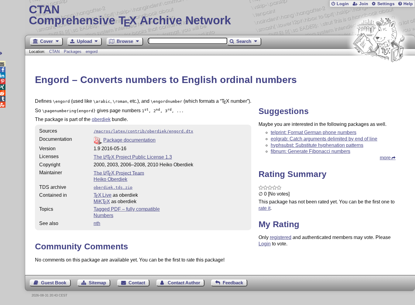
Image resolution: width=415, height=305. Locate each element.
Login (343, 4)
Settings (386, 4)
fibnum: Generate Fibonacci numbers (310, 151)
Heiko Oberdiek (110, 179)
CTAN (54, 51)
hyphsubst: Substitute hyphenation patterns (317, 145)
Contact (137, 282)
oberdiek (101, 119)
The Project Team (119, 172)
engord (92, 51)
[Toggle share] (2, 53)
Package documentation (129, 140)
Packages (73, 51)
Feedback (233, 282)
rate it (264, 208)
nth (97, 223)
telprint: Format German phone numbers (313, 132)
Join (363, 4)
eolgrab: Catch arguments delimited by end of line (324, 138)
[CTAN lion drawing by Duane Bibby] (379, 73)
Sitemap (97, 282)
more (385, 157)
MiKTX (102, 201)
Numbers (103, 215)
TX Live (102, 195)
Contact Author (184, 282)
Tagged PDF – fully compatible (127, 209)
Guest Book (53, 282)
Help (408, 4)
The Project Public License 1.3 (133, 157)
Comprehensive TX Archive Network (130, 15)
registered (280, 237)
